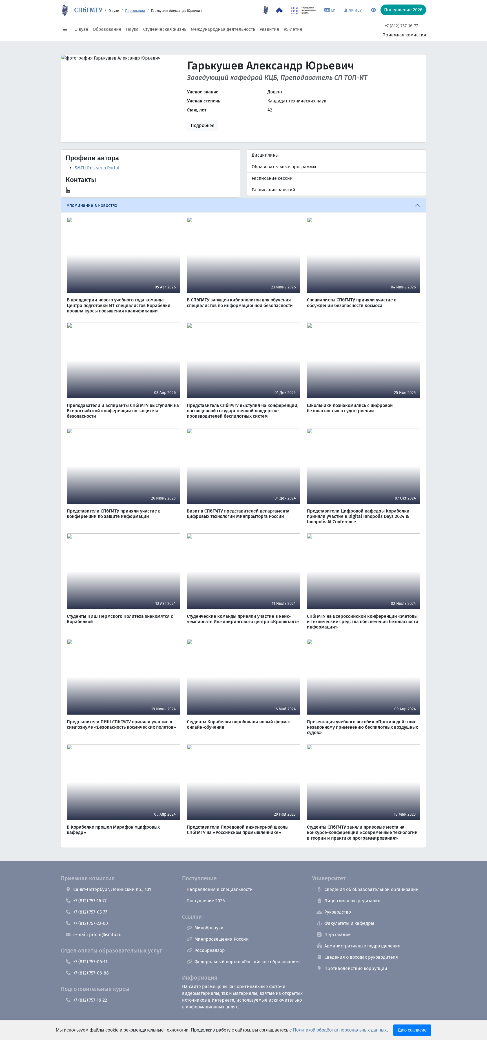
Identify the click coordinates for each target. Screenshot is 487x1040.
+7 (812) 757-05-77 (90, 912)
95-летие (293, 29)
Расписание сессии (272, 178)
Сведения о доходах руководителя (361, 957)
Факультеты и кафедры (349, 923)
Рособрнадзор (209, 950)
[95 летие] (265, 10)
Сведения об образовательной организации (371, 889)
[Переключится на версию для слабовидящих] (373, 10)
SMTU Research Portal (97, 167)
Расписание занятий (273, 189)
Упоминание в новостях (92, 205)
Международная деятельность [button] (223, 29)
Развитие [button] (269, 29)
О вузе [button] (81, 29)
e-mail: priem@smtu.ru (97, 934)
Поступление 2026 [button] (403, 9)
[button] (66, 29)
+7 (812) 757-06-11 (90, 961)
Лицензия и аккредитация (352, 900)
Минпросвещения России (221, 939)
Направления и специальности (220, 889)
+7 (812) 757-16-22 (90, 1000)
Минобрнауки (208, 927)
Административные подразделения (362, 946)
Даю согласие (412, 1030)
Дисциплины (265, 155)
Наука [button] (132, 29)
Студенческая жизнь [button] (164, 29)
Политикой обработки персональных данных (340, 1030)
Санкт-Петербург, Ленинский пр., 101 (112, 889)
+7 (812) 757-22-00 (90, 923)
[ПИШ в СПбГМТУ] (303, 10)
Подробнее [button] (202, 125)
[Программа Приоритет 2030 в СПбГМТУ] (279, 10)
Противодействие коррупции (355, 968)
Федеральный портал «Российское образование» (247, 961)
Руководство (337, 912)
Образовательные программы (284, 166)
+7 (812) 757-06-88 (91, 973)
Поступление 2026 (206, 900)
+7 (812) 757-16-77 (401, 26)
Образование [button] (107, 29)
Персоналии (135, 11)
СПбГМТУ (88, 10)
